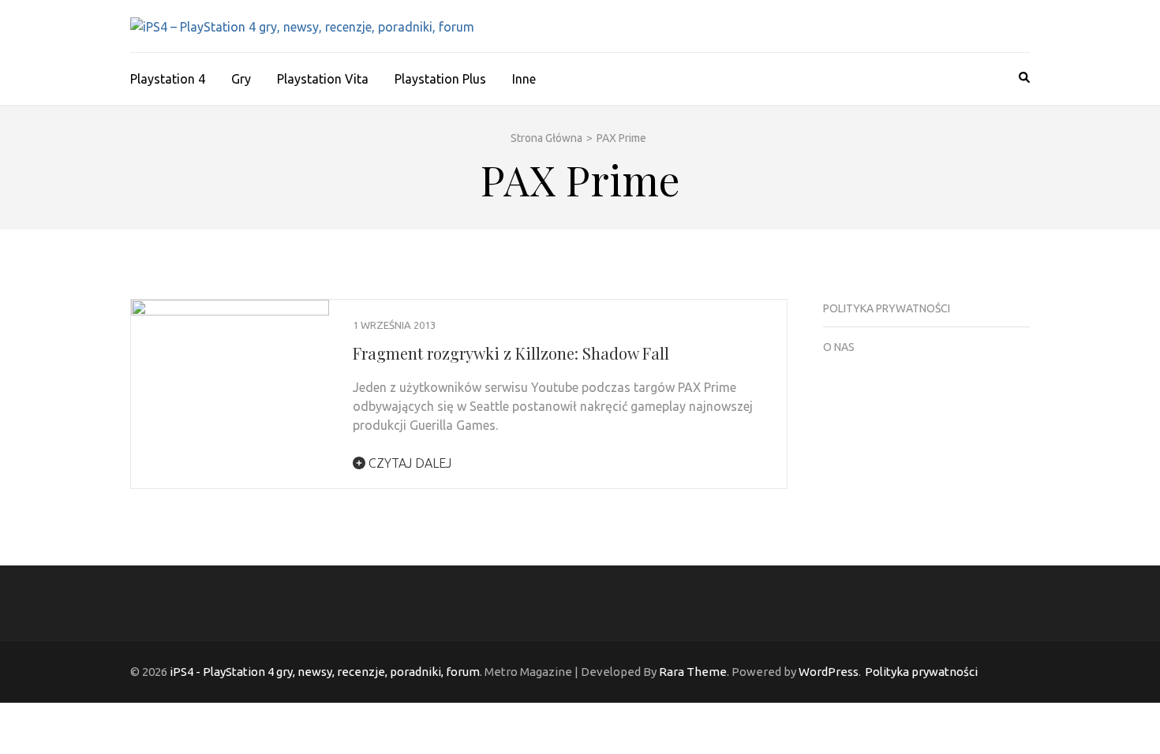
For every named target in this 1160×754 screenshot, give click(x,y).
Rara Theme (693, 671)
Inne (524, 79)
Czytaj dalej (408, 463)
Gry (241, 79)
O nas (839, 347)
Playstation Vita (323, 79)
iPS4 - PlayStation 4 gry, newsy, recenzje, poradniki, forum (325, 671)
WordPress (829, 671)
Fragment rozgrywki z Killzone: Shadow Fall (511, 353)
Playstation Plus (440, 79)
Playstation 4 (167, 79)
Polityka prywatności (886, 308)
